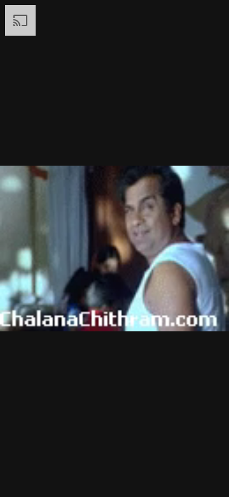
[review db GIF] (114, 248)
